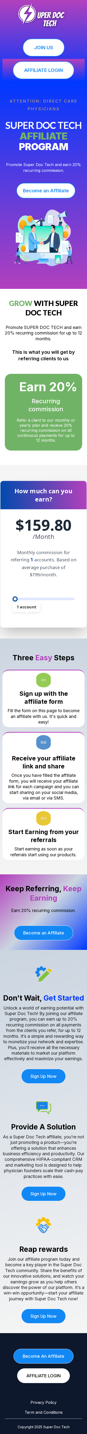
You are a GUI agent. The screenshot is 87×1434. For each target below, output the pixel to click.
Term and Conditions (44, 1412)
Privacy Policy (43, 1402)
